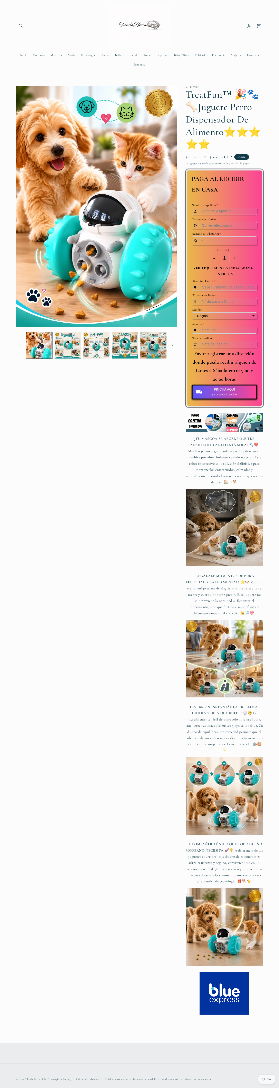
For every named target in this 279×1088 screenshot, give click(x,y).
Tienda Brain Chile (35, 1079)
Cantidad (223, 250)
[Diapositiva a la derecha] (172, 345)
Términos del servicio (144, 1079)
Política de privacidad (88, 1079)
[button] (21, 26)
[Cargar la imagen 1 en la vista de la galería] (39, 345)
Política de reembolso (116, 1079)
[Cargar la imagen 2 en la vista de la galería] (68, 345)
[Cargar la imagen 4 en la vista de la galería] (125, 345)
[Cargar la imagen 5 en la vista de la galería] (153, 345)
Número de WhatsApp (207, 234)
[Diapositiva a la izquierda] (20, 345)
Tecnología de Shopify (59, 1079)
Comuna (198, 324)
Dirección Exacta (203, 281)
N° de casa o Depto (204, 295)
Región (197, 310)
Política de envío (170, 1079)
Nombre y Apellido (205, 205)
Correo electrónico (204, 219)
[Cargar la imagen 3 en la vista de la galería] (96, 345)
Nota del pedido (202, 338)
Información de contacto (197, 1079)
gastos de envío (199, 163)
